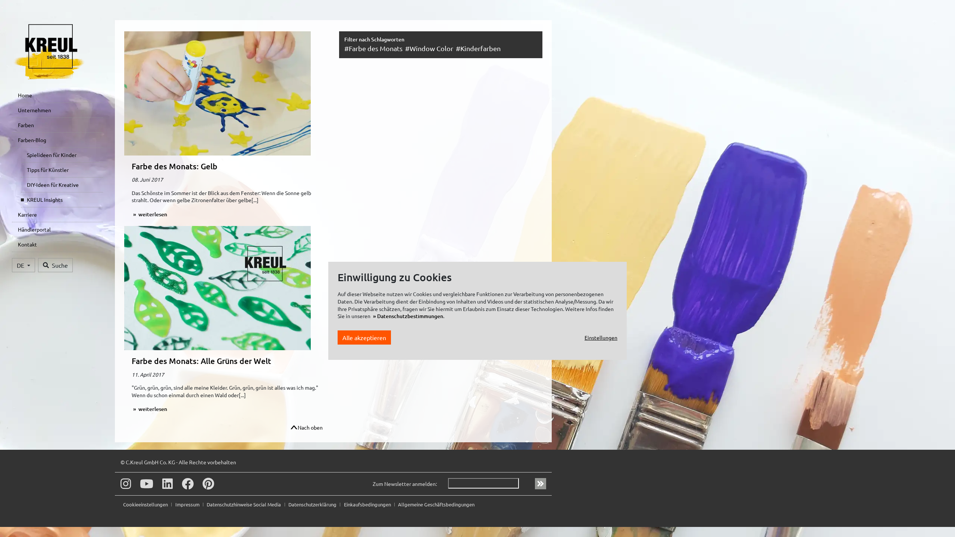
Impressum (188, 504)
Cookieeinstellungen (146, 504)
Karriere (27, 214)
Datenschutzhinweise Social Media (244, 504)
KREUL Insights (45, 199)
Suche (60, 265)
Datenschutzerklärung (313, 504)
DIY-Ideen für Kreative (53, 184)
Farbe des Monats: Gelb (174, 166)
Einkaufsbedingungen (368, 504)
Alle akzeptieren (364, 337)
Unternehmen (34, 110)
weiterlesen (152, 214)
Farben (26, 125)
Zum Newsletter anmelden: (405, 483)
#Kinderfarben (478, 48)
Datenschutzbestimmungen (410, 316)
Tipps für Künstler (48, 169)
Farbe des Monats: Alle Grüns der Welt (201, 361)
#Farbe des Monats (373, 48)
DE (21, 265)
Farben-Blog (32, 139)
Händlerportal (34, 229)
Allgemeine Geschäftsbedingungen (436, 504)
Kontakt (27, 244)
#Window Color (429, 48)
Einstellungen (601, 337)
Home (25, 95)
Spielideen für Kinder (51, 154)
